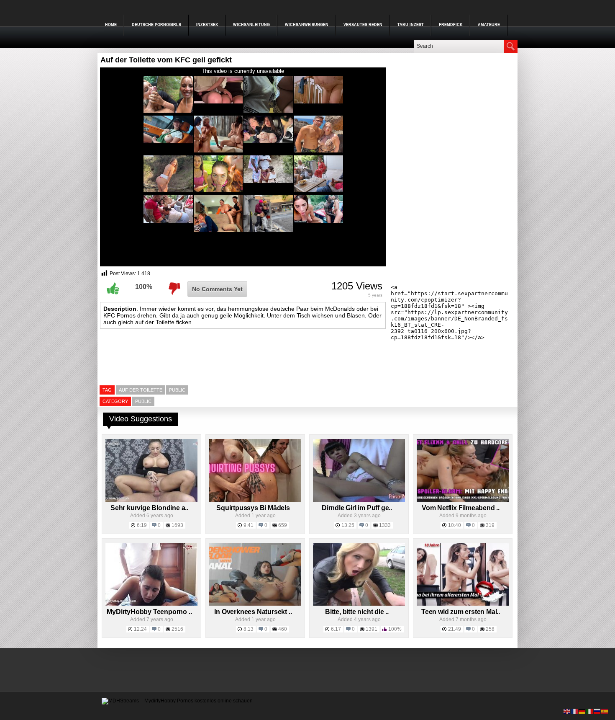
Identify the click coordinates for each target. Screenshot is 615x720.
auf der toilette (140, 389)
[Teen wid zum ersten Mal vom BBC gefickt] (463, 604)
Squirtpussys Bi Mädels (253, 507)
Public (143, 401)
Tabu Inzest (410, 25)
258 (490, 629)
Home (111, 25)
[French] (575, 711)
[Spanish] (605, 711)
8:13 (248, 629)
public (177, 389)
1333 (385, 525)
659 (282, 525)
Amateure (489, 25)
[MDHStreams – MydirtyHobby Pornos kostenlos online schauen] (177, 701)
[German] (582, 711)
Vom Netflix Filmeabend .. (461, 507)
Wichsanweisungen (306, 25)
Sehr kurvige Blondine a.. (149, 507)
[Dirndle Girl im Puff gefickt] (359, 500)
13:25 (347, 525)
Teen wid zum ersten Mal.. (460, 611)
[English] (567, 711)
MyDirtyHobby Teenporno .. (149, 611)
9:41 (248, 525)
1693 (177, 525)
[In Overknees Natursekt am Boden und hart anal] (255, 604)
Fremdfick (451, 25)
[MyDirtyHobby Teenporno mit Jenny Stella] (151, 604)
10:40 (454, 525)
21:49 (454, 629)
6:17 (336, 629)
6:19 (142, 525)
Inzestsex (207, 25)
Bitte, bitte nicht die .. (357, 611)
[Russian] (597, 711)
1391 (371, 629)
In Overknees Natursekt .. (253, 611)
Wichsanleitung (251, 25)
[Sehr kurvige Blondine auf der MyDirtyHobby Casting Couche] (151, 500)
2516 (177, 629)
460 (282, 629)
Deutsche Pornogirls (156, 25)
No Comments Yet (217, 289)
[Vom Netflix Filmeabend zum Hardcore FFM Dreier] (463, 500)
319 (490, 525)
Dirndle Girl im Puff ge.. (357, 507)
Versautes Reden (362, 25)
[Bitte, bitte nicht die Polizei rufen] (359, 604)
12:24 (140, 629)
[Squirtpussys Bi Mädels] (255, 500)
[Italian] (590, 711)
